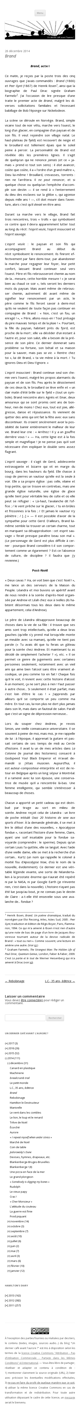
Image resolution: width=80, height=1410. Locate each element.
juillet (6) (14, 1241)
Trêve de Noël (18, 1122)
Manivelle (16, 1107)
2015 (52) (12, 1053)
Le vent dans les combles (25, 1112)
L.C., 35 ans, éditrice (60, 981)
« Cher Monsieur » (21, 1201)
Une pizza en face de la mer (27, 1172)
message (70, 1397)
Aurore (14, 1132)
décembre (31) (17, 1063)
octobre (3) (15, 1226)
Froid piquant (18, 1216)
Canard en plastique (22, 1068)
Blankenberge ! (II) (21, 1167)
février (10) (15, 1266)
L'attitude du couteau (23, 1206)
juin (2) (13, 1246)
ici (35, 945)
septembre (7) (17, 1231)
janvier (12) (15, 1271)
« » (31, 1137)
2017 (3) (11, 1043)
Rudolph (15, 1187)
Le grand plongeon (21, 1177)
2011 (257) (13, 1305)
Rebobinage (14, 981)
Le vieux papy (18, 1191)
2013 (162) (13, 1295)
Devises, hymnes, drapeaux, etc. (30, 1157)
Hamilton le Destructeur (24, 1102)
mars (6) (14, 1261)
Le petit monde (19, 1083)
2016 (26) (12, 1048)
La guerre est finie (21, 1211)
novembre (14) (18, 1221)
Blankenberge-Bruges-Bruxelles (30, 1162)
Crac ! (13, 1196)
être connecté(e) (32, 1000)
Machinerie (17, 1073)
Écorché (15, 1127)
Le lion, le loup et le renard (26, 1117)
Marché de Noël (20, 1142)
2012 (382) (13, 1300)
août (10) (14, 1236)
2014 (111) (12, 1058)
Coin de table (18, 1147)
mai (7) (13, 1251)
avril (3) (13, 1256)
